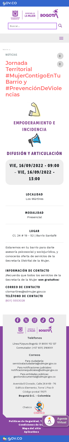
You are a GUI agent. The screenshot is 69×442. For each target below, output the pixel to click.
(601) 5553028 (15, 300)
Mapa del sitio (31, 428)
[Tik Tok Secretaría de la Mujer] (43, 320)
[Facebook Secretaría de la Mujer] (17, 320)
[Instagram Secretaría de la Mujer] (34, 320)
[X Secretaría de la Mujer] (26, 320)
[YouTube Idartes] (51, 320)
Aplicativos (31, 431)
